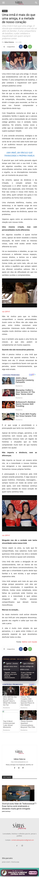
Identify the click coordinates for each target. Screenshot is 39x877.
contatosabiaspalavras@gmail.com (22, 840)
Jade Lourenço (6, 811)
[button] (3, 2)
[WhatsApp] (30, 47)
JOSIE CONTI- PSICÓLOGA (10, 862)
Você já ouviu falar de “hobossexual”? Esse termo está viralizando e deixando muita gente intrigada (19, 806)
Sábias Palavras (9, 42)
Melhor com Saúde (29, 642)
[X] (25, 47)
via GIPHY (6, 312)
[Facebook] (21, 47)
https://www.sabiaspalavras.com (19, 762)
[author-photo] (19, 756)
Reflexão (5, 11)
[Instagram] (19, 768)
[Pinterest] (23, 768)
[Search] (36, 2)
